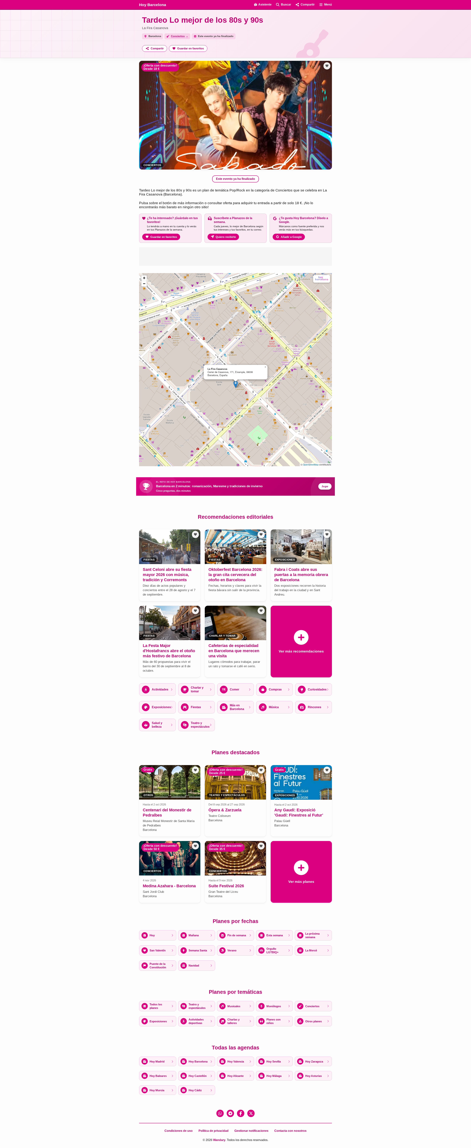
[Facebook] (240, 1113)
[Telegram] (230, 1113)
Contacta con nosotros (290, 1130)
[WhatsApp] (220, 1113)
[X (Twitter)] (251, 1113)
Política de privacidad (214, 1130)
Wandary (219, 1140)
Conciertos (152, 165)
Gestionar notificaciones (251, 1130)
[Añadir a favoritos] (326, 65)
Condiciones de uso (178, 1130)
